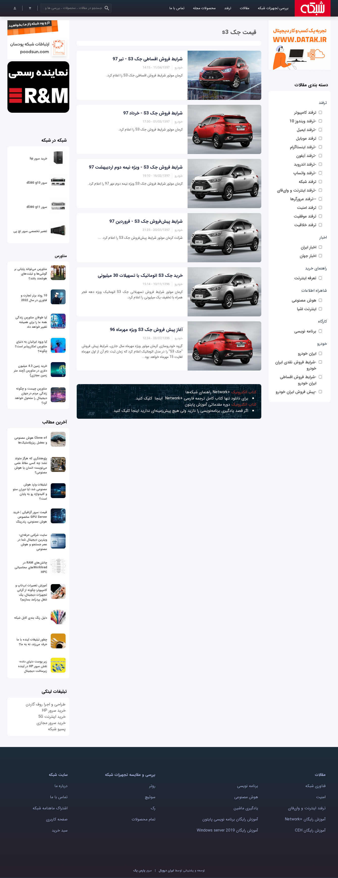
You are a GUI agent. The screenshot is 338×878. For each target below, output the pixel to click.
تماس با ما (176, 8)
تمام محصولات (143, 819)
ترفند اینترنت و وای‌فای (307, 808)
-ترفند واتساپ (304, 173)
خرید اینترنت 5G (52, 717)
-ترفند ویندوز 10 (303, 121)
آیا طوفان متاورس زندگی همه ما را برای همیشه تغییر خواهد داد (31, 322)
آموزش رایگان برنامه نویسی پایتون (230, 819)
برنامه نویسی (305, 331)
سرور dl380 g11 (36, 207)
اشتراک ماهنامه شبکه (50, 808)
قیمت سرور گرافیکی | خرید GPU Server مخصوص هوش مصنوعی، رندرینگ (30, 517)
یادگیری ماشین (246, 808)
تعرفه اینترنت (305, 278)
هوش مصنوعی (304, 300)
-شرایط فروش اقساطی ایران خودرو (298, 380)
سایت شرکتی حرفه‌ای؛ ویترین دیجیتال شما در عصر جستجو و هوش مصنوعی (32, 542)
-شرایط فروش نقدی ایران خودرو (295, 365)
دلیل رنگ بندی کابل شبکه (30, 617)
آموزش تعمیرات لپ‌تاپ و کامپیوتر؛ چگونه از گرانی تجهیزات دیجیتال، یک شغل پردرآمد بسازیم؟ (31, 592)
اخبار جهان (308, 256)
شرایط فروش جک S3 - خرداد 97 (153, 113)
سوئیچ (150, 797)
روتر (152, 786)
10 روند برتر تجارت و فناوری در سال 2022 (34, 298)
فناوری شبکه (315, 786)
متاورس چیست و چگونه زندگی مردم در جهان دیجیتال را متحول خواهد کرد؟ (31, 395)
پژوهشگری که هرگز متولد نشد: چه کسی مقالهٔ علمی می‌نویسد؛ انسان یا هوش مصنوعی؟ (30, 465)
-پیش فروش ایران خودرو (296, 392)
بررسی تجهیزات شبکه (273, 8)
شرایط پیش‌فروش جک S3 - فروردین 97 (146, 221)
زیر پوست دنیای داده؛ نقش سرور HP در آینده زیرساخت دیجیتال (32, 666)
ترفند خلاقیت (305, 225)
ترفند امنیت (306, 208)
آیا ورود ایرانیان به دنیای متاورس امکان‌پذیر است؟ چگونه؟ (31, 346)
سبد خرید (60, 830)
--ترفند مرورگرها (303, 199)
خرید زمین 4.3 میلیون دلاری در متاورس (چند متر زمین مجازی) (30, 371)
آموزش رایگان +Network (305, 819)
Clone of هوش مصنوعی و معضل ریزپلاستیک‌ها (30, 440)
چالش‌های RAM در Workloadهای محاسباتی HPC (31, 567)
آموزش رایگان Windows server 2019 (227, 830)
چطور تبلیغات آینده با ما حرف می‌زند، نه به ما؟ (32, 642)
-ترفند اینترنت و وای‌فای (296, 190)
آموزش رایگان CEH (310, 830)
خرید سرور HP (54, 710)
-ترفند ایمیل (306, 130)
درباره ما (61, 786)
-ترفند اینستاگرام (303, 147)
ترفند (227, 8)
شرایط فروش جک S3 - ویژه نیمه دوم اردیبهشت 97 (136, 167)
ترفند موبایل (306, 138)
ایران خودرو (307, 354)
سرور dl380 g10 (36, 182)
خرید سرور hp (38, 158)
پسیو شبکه (57, 729)
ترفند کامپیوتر (305, 113)
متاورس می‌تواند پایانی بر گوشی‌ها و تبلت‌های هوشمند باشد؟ (30, 274)
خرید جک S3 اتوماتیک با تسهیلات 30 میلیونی (140, 275)
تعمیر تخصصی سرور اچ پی (30, 231)
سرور (142, 870)
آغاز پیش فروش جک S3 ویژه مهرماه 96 (146, 329)
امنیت (321, 797)
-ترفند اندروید (305, 164)
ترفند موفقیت (305, 216)
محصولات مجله (204, 8)
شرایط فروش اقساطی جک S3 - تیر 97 (148, 59)
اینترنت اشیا (306, 309)
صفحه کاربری (57, 819)
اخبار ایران (308, 247)
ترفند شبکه (307, 182)
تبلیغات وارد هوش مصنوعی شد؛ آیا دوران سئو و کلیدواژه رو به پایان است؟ (30, 491)
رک (153, 808)
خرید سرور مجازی (51, 723)
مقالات (244, 8)
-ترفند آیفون (306, 156)
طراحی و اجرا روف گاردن (46, 704)
